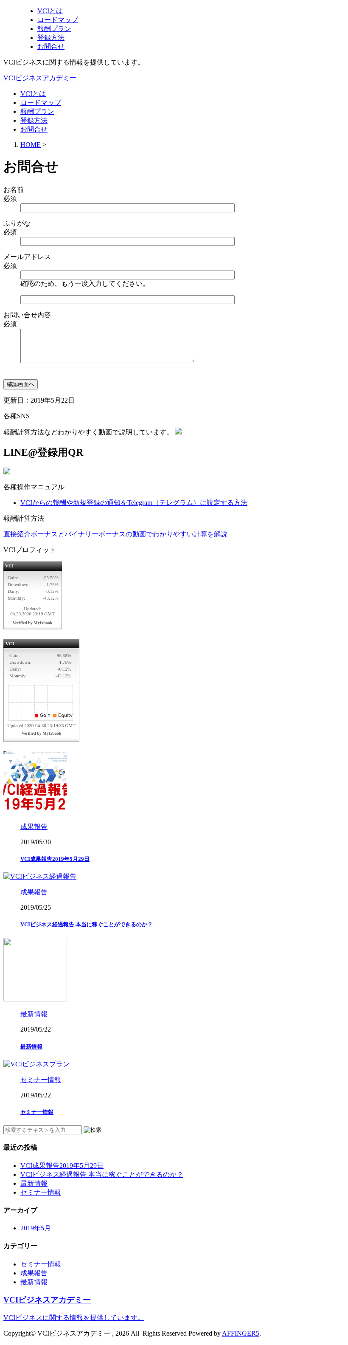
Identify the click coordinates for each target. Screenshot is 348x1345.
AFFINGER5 (240, 1333)
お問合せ (34, 129)
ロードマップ (40, 102)
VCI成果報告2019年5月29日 (55, 859)
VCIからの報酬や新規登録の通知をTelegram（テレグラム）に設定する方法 (133, 502)
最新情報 (31, 1046)
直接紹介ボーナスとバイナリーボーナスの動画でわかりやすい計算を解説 (115, 534)
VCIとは (33, 93)
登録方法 (34, 120)
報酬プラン (37, 111)
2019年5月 (35, 1228)
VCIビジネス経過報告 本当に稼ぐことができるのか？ (86, 924)
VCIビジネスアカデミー (39, 78)
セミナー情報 (36, 1112)
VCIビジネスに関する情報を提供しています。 (73, 1317)
